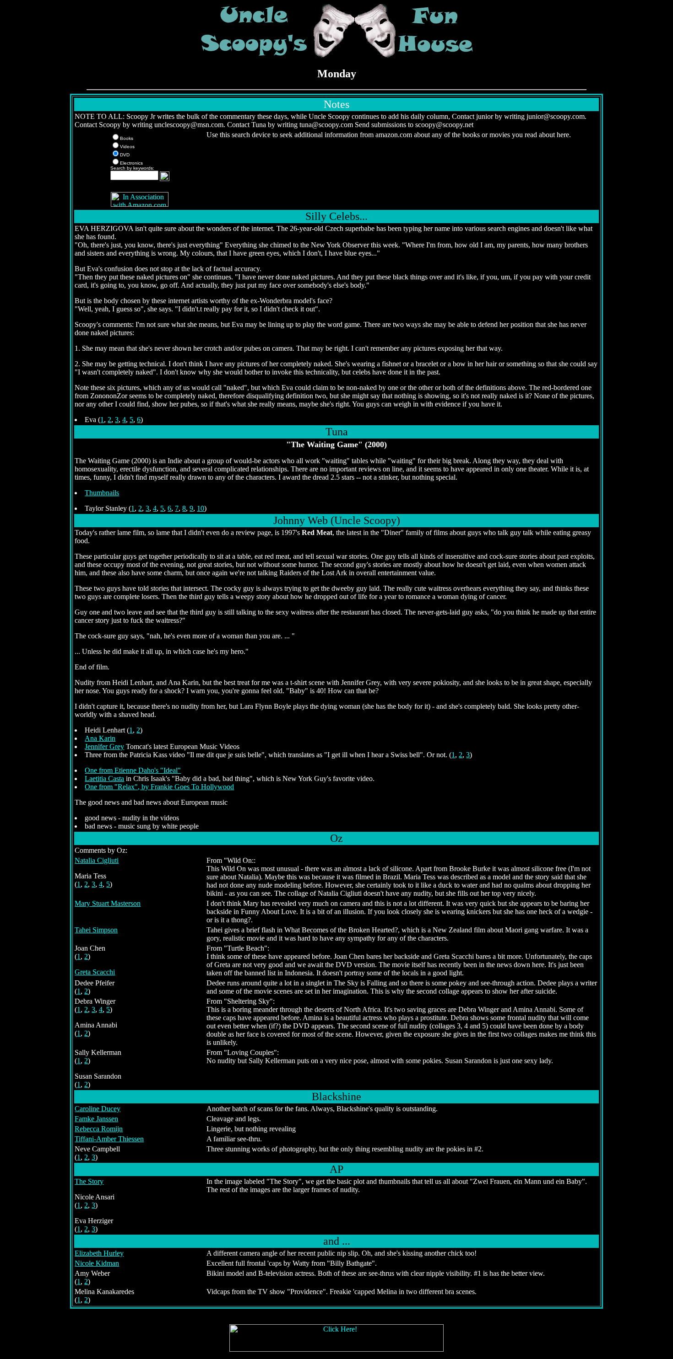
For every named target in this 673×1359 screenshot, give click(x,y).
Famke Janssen (96, 1119)
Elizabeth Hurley (99, 1253)
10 (200, 508)
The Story (89, 1181)
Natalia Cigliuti (97, 860)
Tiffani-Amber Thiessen (109, 1139)
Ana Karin (100, 738)
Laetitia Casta (104, 778)
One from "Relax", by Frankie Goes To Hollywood (159, 787)
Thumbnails (102, 493)
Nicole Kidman (97, 1263)
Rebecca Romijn (99, 1129)
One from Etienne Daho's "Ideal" (133, 770)
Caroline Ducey (97, 1109)
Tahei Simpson (96, 930)
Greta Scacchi (95, 972)
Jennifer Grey (104, 746)
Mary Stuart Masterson (108, 903)
